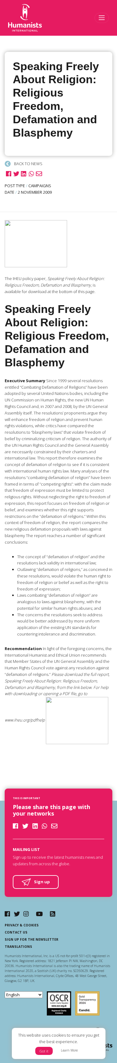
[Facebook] (7, 914)
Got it (44, 1051)
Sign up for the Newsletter (31, 939)
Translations (18, 946)
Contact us (16, 932)
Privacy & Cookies (22, 925)
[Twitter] (17, 914)
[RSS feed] (52, 914)
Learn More (69, 1050)
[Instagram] (26, 914)
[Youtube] (39, 914)
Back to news (27, 163)
